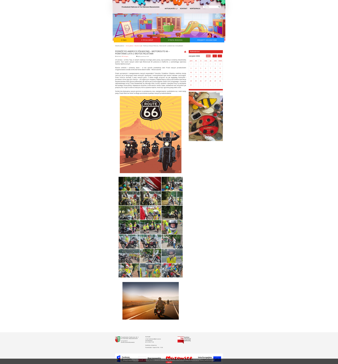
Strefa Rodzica (175, 40)
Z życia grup (147, 40)
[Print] (185, 52)
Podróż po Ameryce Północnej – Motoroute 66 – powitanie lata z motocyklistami (142, 52)
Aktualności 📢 (171, 8)
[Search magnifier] (219, 7)
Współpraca (195, 8)
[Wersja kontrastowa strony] (124, 3)
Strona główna (129, 46)
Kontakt (183, 8)
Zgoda (169, 362)
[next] (220, 56)
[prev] (215, 56)
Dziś (208, 56)
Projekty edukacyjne (207, 40)
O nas (123, 40)
